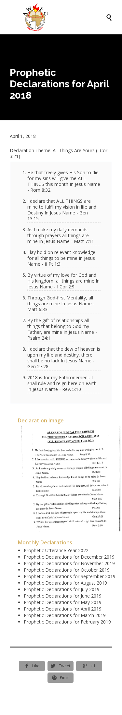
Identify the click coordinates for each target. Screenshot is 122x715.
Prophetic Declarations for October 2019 (67, 570)
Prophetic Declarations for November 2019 (69, 563)
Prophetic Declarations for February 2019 (67, 622)
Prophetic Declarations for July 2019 (62, 589)
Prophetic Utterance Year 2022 (56, 550)
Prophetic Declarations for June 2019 (63, 596)
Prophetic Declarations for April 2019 (63, 609)
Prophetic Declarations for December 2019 (69, 557)
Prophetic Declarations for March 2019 (65, 615)
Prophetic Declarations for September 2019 (69, 576)
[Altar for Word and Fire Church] (64, 17)
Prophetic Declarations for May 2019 (63, 602)
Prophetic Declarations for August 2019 (65, 583)
